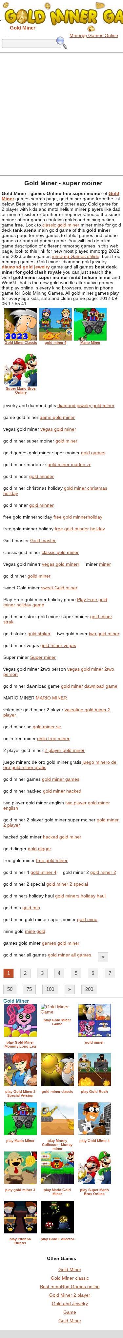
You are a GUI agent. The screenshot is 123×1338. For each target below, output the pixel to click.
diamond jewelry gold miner (85, 405)
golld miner (39, 576)
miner (105, 564)
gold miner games (60, 779)
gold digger (39, 848)
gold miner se (47, 726)
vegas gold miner (58, 429)
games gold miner (60, 943)
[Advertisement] (61, 113)
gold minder (41, 476)
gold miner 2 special (67, 884)
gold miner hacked (62, 791)
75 (29, 989)
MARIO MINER (51, 697)
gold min (31, 907)
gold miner (66, 440)
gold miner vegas (58, 645)
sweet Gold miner (59, 587)
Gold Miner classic (70, 1278)
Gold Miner (69, 1269)
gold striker (39, 633)
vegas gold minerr (60, 564)
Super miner (43, 657)
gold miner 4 (43, 872)
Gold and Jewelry (70, 1303)
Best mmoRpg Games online (70, 1286)
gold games (93, 452)
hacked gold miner (62, 836)
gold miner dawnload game (89, 686)
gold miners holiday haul (80, 895)
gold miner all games (69, 954)
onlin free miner (53, 738)
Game (69, 1312)
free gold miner (52, 860)
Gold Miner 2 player (69, 1295)
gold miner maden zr (69, 464)
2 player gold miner (65, 750)
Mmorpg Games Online (94, 35)
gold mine (87, 919)
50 (9, 989)
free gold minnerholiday (77, 517)
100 (50, 989)
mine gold (35, 931)
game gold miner (57, 417)
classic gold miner (60, 224)
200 (89, 989)
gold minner (41, 505)
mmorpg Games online (75, 256)
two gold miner (104, 633)
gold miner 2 (103, 872)
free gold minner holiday (80, 528)
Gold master (43, 540)
